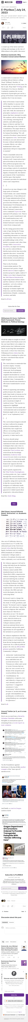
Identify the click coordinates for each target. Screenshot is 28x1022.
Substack (6, 1018)
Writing (19, 87)
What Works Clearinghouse (15, 472)
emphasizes (14, 113)
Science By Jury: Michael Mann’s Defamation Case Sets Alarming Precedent (9, 948)
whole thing (11, 496)
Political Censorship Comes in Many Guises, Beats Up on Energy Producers (9, 965)
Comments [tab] (5, 922)
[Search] (25, 941)
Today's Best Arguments (8, 7)
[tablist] (8, 922)
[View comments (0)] (8, 27)
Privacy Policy (19, 1007)
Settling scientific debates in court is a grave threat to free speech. (10, 952)
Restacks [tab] (11, 922)
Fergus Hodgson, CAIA (13, 968)
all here (8, 299)
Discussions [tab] (13, 941)
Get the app (22, 1015)
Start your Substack (10, 1015)
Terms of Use (21, 892)
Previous (6, 911)
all (7, 704)
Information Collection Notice (17, 893)
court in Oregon (15, 808)
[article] (14, 951)
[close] (23, 971)
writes (8, 548)
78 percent (17, 211)
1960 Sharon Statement (13, 277)
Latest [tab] (7, 941)
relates (15, 353)
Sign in (24, 2)
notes (10, 275)
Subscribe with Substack (15, 1001)
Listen (24, 23)
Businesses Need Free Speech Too (8, 962)
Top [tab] (3, 941)
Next (23, 911)
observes (11, 270)
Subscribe (19, 2)
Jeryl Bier (7, 22)
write (15, 137)
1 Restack (13, 900)
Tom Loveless (15, 450)
